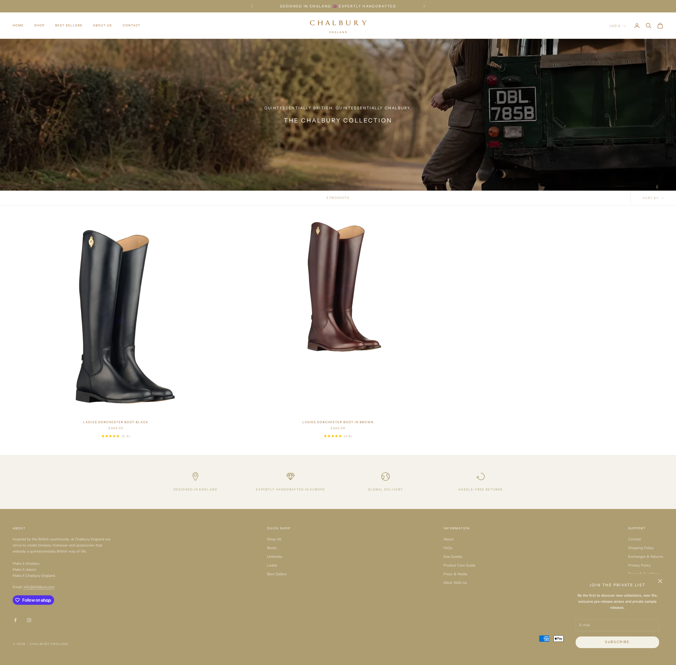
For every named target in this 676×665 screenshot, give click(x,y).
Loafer (272, 565)
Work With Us (455, 582)
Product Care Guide (459, 565)
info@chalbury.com (39, 586)
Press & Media (455, 574)
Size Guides (452, 556)
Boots (272, 547)
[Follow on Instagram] (29, 620)
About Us (102, 25)
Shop (39, 25)
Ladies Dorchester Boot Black (115, 422)
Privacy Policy (639, 565)
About (448, 539)
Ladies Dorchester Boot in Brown (338, 422)
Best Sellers (68, 25)
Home (18, 25)
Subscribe (617, 642)
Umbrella (274, 556)
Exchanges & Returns (645, 556)
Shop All (274, 539)
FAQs (448, 547)
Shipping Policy (641, 547)
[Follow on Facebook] (15, 620)
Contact (131, 25)
